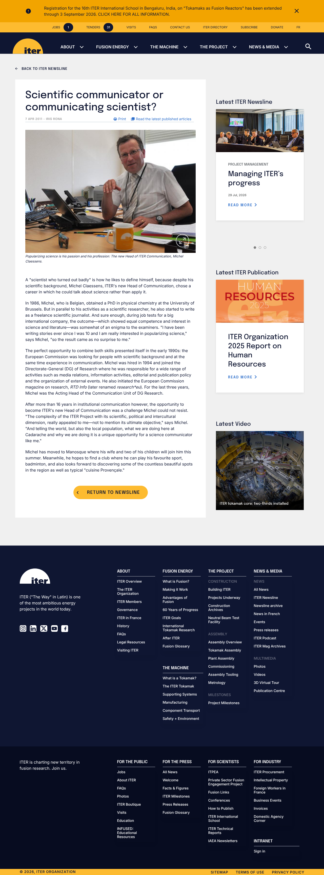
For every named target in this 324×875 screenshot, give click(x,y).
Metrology (217, 683)
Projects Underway (224, 598)
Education (125, 821)
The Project (214, 46)
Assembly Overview (225, 642)
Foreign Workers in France (270, 790)
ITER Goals (172, 618)
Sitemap (219, 872)
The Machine (164, 46)
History (123, 626)
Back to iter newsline (44, 69)
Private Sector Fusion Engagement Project (226, 782)
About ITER (126, 780)
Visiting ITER (127, 650)
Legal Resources (131, 642)
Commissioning (221, 667)
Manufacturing (175, 703)
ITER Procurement (269, 772)
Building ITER (219, 590)
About (67, 46)
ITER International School (223, 819)
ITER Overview (129, 582)
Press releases (266, 630)
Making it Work (175, 590)
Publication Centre (269, 691)
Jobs (121, 772)
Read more (241, 205)
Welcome (170, 780)
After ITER (171, 638)
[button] (314, 43)
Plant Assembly (221, 659)
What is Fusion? (176, 582)
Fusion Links (218, 792)
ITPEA (213, 772)
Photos (260, 667)
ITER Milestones (176, 797)
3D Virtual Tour (266, 683)
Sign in (259, 851)
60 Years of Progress (180, 610)
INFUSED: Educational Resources (127, 833)
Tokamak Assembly (224, 650)
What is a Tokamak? (179, 678)
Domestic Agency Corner (269, 819)
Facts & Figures (176, 788)
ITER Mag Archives (270, 646)
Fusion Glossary (176, 646)
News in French (267, 614)
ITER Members (129, 602)
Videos (260, 675)
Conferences (219, 801)
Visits (122, 813)
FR (298, 27)
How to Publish (221, 809)
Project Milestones (224, 703)
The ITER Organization (128, 592)
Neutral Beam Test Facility (223, 620)
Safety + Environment (181, 719)
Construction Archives (219, 608)
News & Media (264, 46)
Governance (127, 610)
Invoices (261, 809)
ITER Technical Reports (220, 831)
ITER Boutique (129, 805)
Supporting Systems (180, 695)
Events (259, 622)
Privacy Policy (288, 872)
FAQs (121, 634)
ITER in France (129, 618)
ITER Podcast (265, 638)
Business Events (267, 801)
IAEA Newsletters (223, 841)
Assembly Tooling (223, 675)
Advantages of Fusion (175, 600)
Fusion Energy (112, 46)
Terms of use (250, 872)
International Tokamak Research (179, 628)
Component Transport (181, 711)
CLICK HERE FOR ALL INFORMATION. (134, 14)
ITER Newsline (266, 598)
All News (261, 590)
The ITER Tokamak (178, 686)
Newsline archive (268, 606)
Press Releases (175, 805)
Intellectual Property (271, 780)
